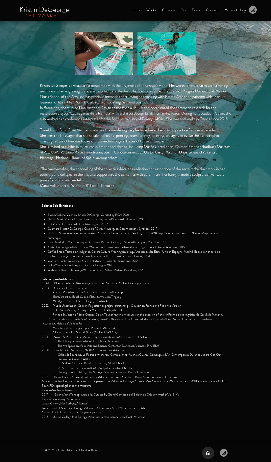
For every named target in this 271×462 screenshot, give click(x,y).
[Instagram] (253, 10)
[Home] (208, 453)
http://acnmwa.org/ (169, 233)
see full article (101, 185)
